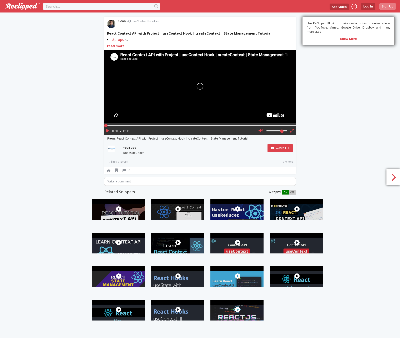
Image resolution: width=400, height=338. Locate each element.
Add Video (339, 7)
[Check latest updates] (354, 6)
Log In (368, 6)
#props (118, 39)
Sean (122, 21)
